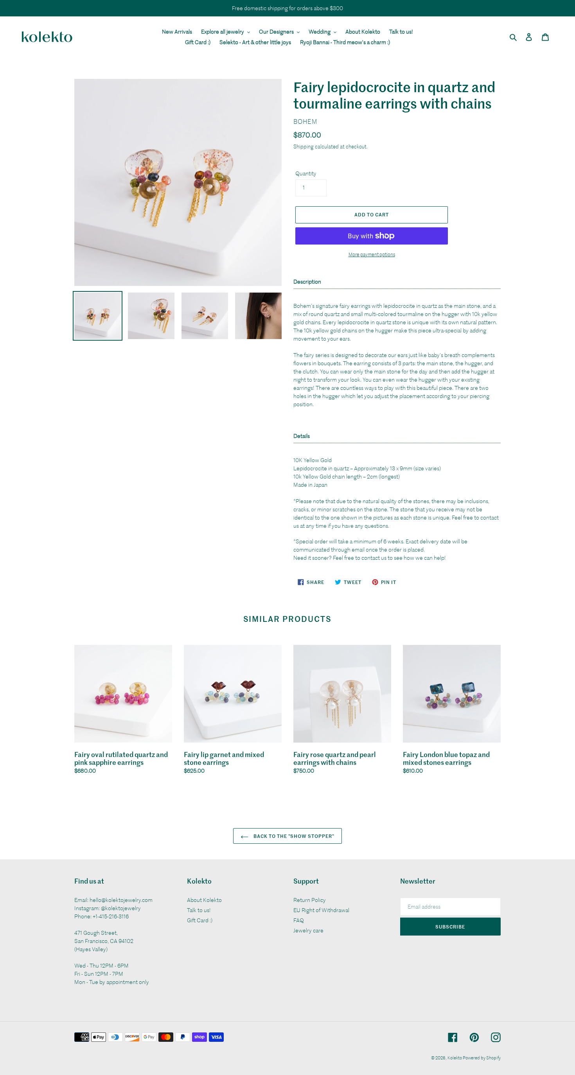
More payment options (372, 254)
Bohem (305, 121)
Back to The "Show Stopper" (293, 835)
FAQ (298, 920)
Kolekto (455, 1057)
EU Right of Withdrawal (321, 910)
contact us (373, 557)
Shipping (303, 146)
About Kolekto (204, 900)
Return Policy (309, 900)
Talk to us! (199, 910)
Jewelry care (308, 930)
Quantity (305, 173)
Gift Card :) (199, 920)
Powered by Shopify (482, 1057)
